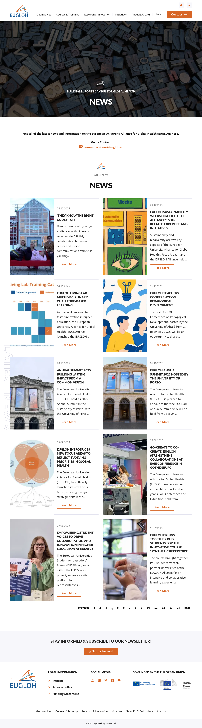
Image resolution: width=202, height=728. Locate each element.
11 (155, 607)
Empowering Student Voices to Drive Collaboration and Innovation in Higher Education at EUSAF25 (54, 560)
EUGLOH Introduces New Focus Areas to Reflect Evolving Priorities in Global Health (54, 474)
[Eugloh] (19, 10)
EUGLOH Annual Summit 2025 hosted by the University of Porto (147, 393)
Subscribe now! (102, 651)
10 (148, 607)
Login (181, 5)
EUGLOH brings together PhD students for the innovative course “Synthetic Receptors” (147, 560)
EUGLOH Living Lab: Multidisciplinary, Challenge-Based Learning (54, 315)
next (187, 607)
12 (163, 607)
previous (83, 607)
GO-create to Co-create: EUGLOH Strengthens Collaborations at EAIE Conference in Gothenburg (147, 474)
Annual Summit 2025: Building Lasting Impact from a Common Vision (54, 393)
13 (171, 607)
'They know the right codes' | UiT (54, 236)
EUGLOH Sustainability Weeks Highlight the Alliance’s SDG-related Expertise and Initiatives (147, 236)
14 (178, 607)
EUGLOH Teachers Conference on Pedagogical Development (147, 315)
